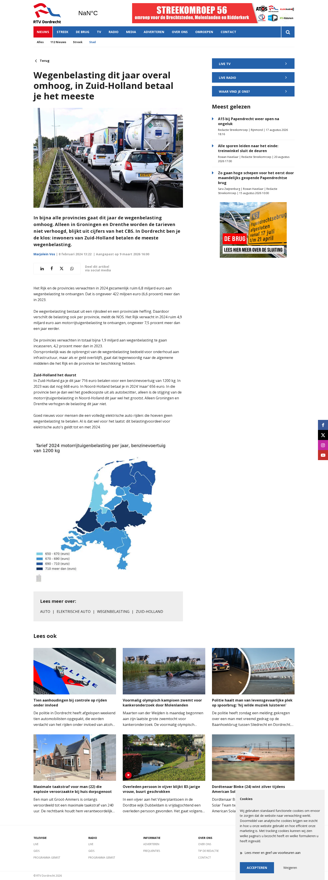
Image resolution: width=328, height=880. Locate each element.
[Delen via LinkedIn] (42, 268)
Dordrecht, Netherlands (99, 13)
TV (99, 32)
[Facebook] (323, 425)
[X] (323, 435)
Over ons (180, 32)
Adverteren (154, 32)
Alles (40, 42)
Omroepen (204, 32)
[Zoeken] (288, 32)
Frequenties (151, 851)
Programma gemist (46, 857)
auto (45, 611)
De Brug (82, 32)
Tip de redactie (208, 851)
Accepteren (257, 867)
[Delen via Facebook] (51, 268)
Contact (228, 32)
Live (35, 844)
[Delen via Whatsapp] (72, 268)
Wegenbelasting (113, 611)
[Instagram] (323, 445)
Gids (36, 851)
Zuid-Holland (149, 611)
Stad (92, 42)
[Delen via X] (61, 268)
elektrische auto (74, 611)
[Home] (52, 13)
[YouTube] (323, 455)
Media (131, 32)
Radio (113, 32)
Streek (62, 32)
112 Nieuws (58, 42)
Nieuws (43, 32)
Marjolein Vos (44, 254)
